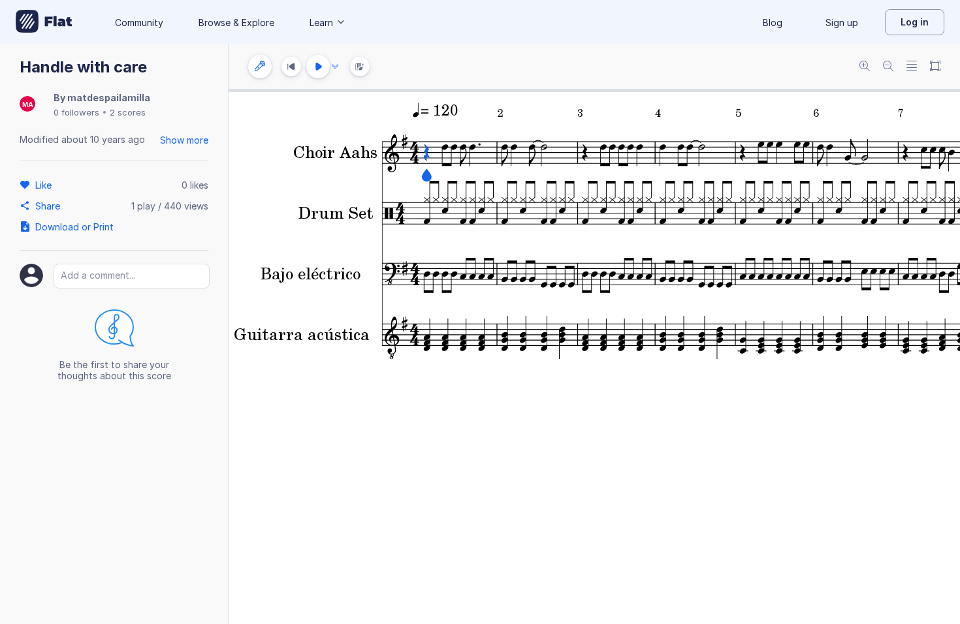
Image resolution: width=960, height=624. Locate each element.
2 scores (128, 112)
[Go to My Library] (44, 22)
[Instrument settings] (260, 66)
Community (139, 22)
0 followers (76, 112)
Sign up (841, 22)
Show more (184, 140)
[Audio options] (335, 66)
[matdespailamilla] (27, 105)
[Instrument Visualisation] (360, 66)
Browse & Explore (236, 22)
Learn (321, 22)
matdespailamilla (108, 97)
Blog (772, 22)
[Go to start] (291, 66)
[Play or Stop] (318, 66)
